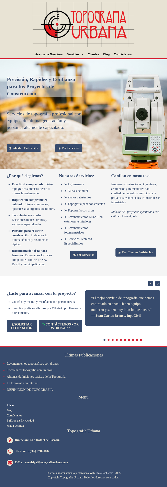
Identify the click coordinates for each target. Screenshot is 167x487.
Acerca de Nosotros (49, 54)
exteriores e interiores (77, 221)
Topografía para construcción (86, 204)
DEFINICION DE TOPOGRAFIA (30, 389)
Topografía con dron (81, 210)
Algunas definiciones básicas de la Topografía (36, 376)
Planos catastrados (79, 197)
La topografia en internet (22, 383)
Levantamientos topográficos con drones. (33, 363)
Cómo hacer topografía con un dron (30, 370)
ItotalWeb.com (104, 473)
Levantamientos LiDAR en (85, 217)
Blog (106, 54)
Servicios (73, 54)
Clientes (93, 54)
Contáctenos (123, 54)
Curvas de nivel (78, 191)
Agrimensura (75, 184)
